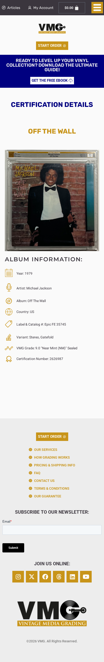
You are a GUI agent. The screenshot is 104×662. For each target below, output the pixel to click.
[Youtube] (86, 576)
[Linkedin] (72, 576)
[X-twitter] (31, 576)
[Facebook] (45, 576)
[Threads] (59, 576)
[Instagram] (18, 576)
